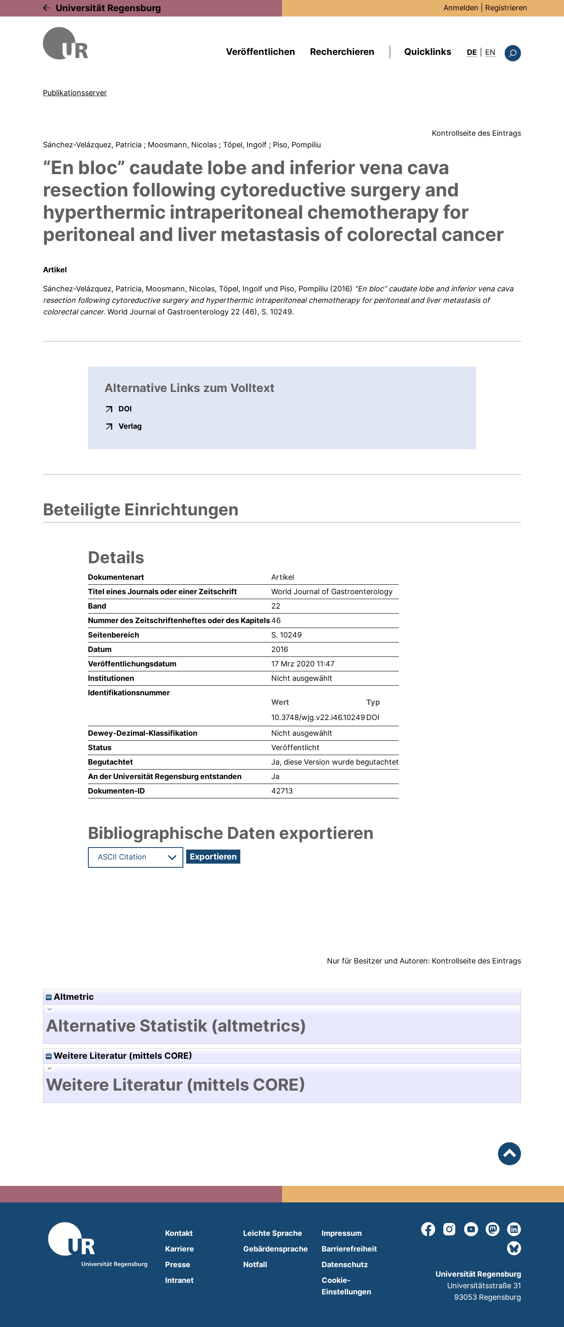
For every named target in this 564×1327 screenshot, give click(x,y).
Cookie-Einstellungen (346, 1286)
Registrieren (506, 7)
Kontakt (179, 1233)
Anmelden (461, 7)
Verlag (130, 425)
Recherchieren (342, 51)
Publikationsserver (75, 92)
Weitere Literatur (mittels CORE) (122, 1056)
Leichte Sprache (272, 1233)
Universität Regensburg (108, 7)
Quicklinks (427, 51)
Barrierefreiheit (349, 1248)
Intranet (179, 1280)
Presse (177, 1264)
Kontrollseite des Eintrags (476, 133)
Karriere (179, 1248)
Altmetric (73, 997)
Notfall (255, 1264)
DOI (125, 408)
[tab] (282, 1026)
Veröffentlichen (260, 51)
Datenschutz (345, 1264)
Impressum (342, 1233)
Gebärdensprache (275, 1248)
